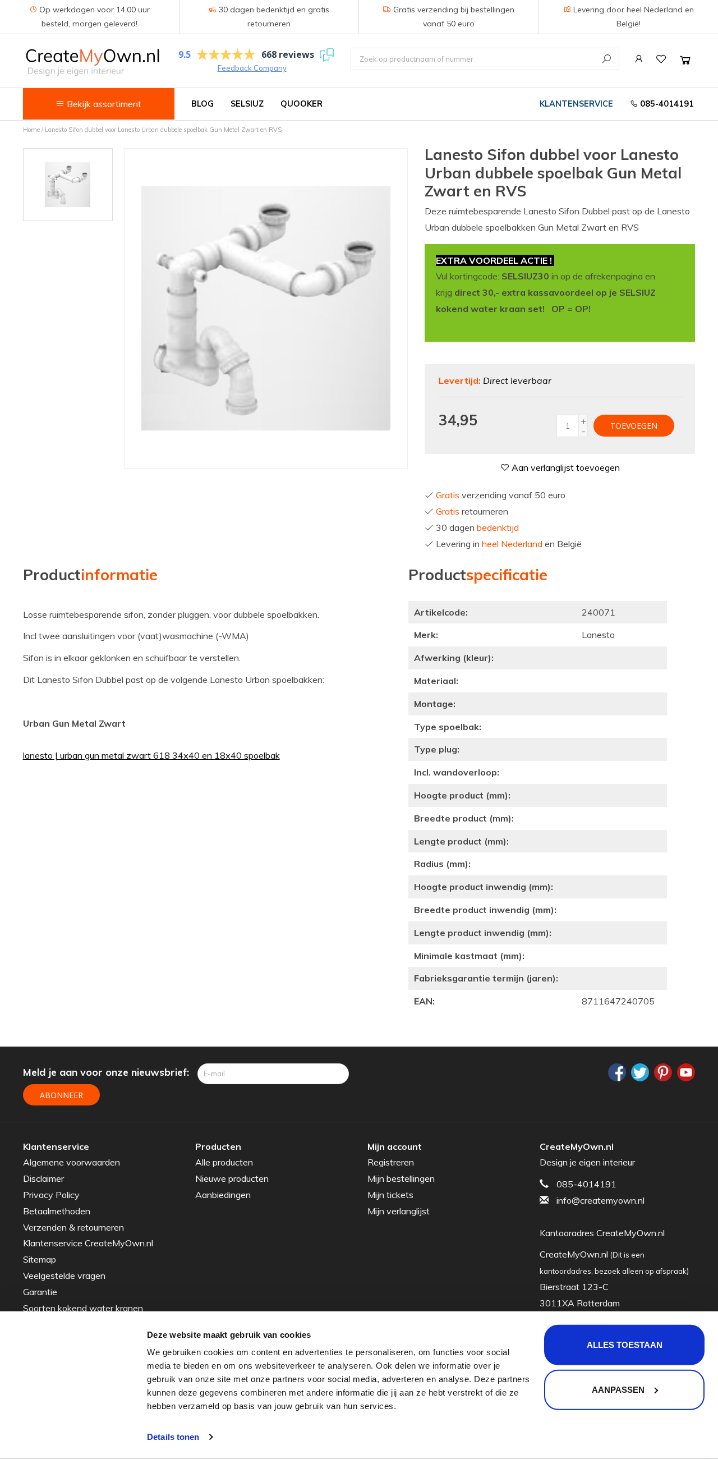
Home (31, 130)
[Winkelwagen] (685, 60)
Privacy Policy (51, 1194)
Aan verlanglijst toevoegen (564, 467)
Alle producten (224, 1162)
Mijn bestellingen (401, 1178)
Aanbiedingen (223, 1194)
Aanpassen (618, 1389)
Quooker (301, 104)
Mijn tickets (390, 1194)
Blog (202, 104)
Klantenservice (576, 104)
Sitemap (39, 1259)
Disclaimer (43, 1178)
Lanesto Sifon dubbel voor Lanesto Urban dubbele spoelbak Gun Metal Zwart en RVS (163, 130)
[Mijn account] (638, 59)
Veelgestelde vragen (64, 1275)
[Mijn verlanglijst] (661, 59)
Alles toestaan (624, 1345)
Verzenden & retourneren (73, 1227)
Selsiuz (247, 104)
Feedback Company (252, 67)
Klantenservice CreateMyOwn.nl (88, 1243)
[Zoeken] (606, 59)
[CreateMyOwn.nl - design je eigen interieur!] (92, 62)
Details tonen (173, 1437)
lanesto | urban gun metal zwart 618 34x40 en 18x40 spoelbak (151, 755)
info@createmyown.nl (600, 1200)
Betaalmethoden (56, 1211)
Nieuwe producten (232, 1178)
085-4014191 (666, 104)
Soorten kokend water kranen (83, 1308)
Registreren (390, 1162)
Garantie (40, 1291)
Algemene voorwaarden (71, 1162)
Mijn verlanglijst (398, 1211)
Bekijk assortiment (103, 103)
